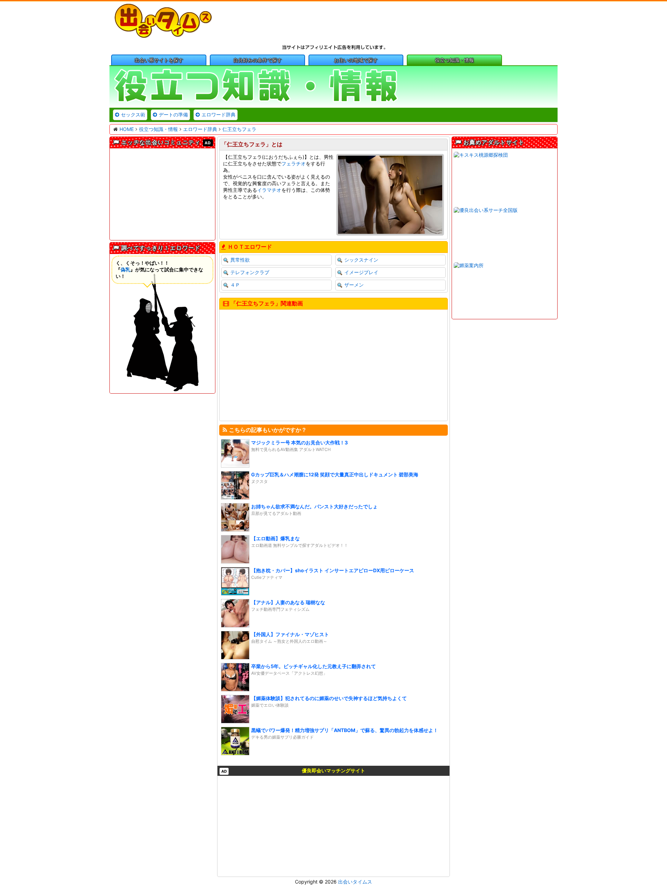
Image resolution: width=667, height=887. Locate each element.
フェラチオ (293, 163)
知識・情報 (454, 60)
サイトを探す (158, 60)
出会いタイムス (355, 882)
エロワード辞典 (218, 114)
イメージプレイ (361, 272)
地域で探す (356, 60)
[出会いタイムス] (163, 36)
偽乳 (125, 269)
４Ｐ (235, 285)
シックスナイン (361, 260)
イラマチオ (269, 190)
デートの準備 (173, 114)
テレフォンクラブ (249, 272)
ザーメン (354, 285)
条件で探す (257, 60)
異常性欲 (240, 260)
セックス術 (133, 114)
